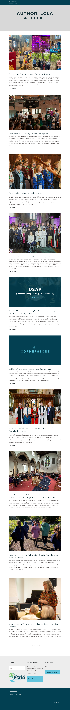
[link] (13, 2)
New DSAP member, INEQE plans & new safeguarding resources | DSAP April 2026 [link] (32, 312)
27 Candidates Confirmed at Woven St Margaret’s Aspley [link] (33, 256)
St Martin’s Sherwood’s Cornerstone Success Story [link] (30, 369)
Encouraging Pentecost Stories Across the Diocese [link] (30, 74)
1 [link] (30, 646)
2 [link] (32, 646)
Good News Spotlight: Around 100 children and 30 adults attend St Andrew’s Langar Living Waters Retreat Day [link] (33, 496)
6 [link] (39, 646)
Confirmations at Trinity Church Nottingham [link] (28, 133)
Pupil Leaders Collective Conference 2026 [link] (26, 193)
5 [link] (37, 646)
